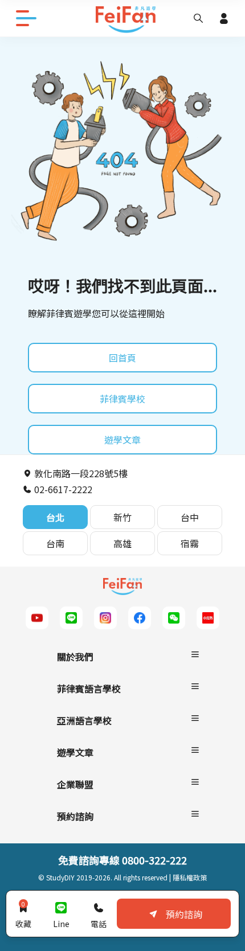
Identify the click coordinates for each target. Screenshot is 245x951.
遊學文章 (122, 439)
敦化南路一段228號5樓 (80, 473)
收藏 (23, 915)
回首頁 (122, 357)
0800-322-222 (154, 859)
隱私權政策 (190, 877)
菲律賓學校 (122, 398)
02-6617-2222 (62, 489)
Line (61, 923)
